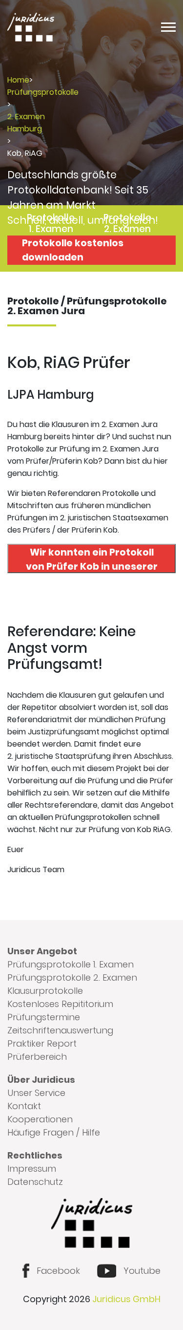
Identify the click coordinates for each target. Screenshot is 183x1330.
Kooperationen (40, 1119)
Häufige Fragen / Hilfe (53, 1132)
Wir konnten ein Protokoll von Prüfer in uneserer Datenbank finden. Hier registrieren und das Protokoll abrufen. (92, 559)
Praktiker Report (42, 1043)
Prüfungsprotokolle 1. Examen (70, 964)
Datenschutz (35, 1182)
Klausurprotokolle (45, 991)
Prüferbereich (37, 1057)
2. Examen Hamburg (26, 122)
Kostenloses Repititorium (60, 1004)
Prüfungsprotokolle (43, 92)
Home (18, 80)
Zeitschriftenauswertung (60, 1030)
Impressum (31, 1168)
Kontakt (24, 1106)
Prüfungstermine (43, 1017)
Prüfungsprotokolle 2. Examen (72, 977)
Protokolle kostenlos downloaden (72, 250)
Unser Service (36, 1093)
